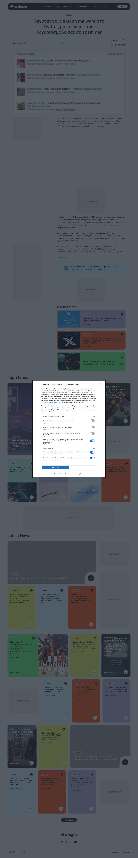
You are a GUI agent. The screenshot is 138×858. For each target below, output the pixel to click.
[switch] (92, 420)
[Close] (101, 384)
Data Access (69, 474)
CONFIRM (55, 467)
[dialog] (69, 429)
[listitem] (69, 417)
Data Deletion (58, 474)
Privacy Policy (80, 474)
